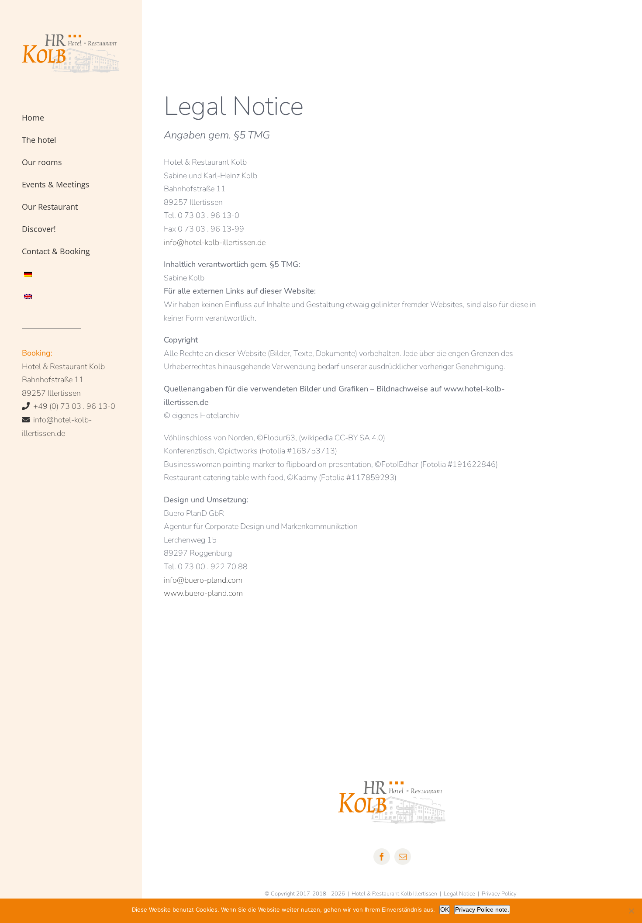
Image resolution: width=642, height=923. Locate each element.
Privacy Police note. (482, 909)
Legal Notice (459, 894)
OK (444, 909)
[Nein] (631, 910)
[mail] (402, 856)
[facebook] (381, 856)
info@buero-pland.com (203, 580)
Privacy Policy (499, 894)
